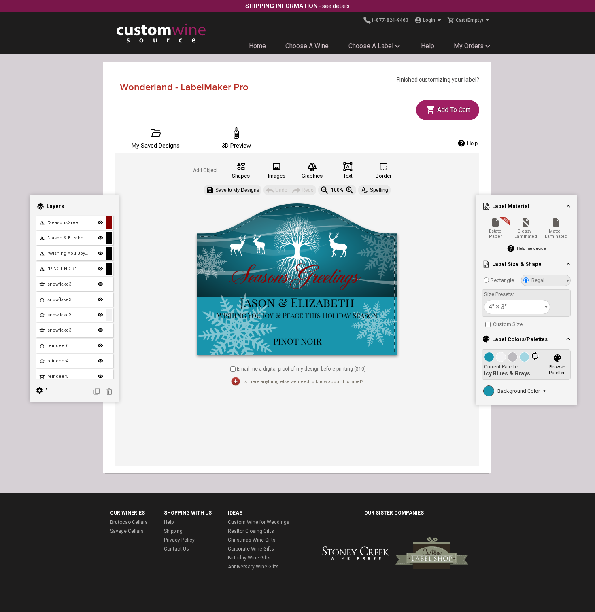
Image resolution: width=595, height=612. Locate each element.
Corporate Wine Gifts (251, 549)
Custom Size (507, 324)
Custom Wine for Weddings (258, 522)
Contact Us (176, 549)
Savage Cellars (127, 531)
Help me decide (531, 248)
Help (427, 46)
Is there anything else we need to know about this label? (303, 381)
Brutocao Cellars (129, 522)
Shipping (173, 531)
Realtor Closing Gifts (251, 531)
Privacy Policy (179, 540)
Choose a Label (370, 46)
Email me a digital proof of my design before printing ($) (301, 368)
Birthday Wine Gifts (249, 558)
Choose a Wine (307, 46)
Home (257, 46)
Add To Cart (453, 110)
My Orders (469, 46)
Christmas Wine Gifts (252, 540)
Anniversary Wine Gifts (253, 567)
